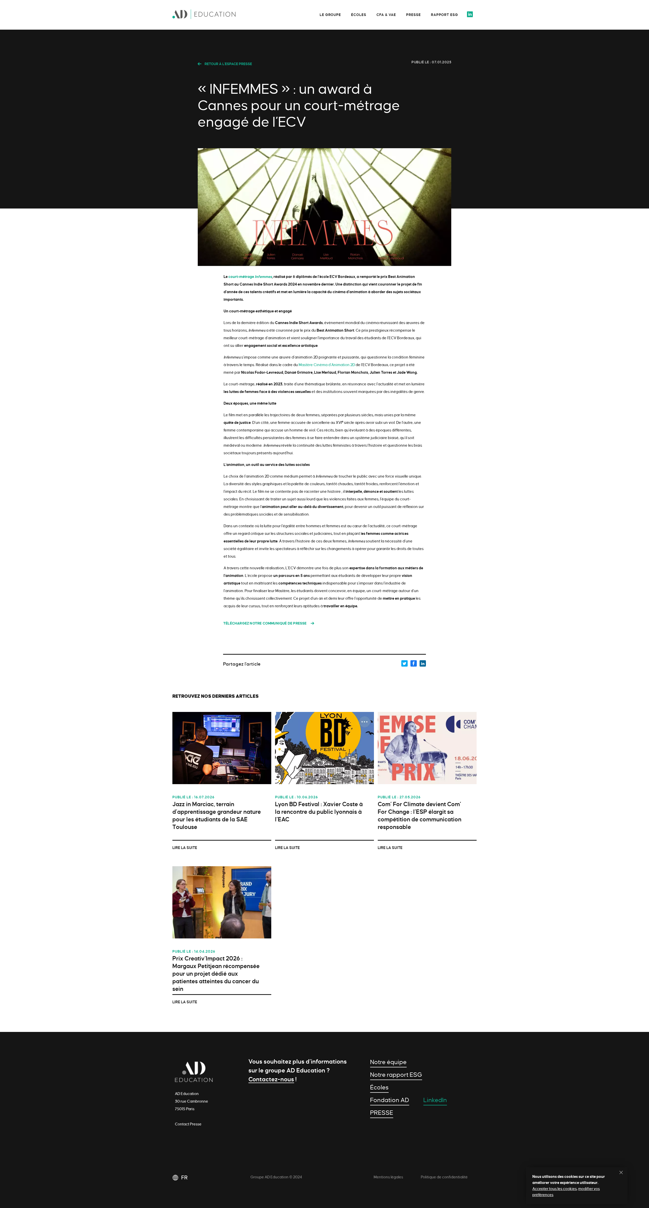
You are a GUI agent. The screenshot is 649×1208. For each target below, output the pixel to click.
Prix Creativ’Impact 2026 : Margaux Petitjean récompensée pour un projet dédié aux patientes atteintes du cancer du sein (216, 973)
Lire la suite (184, 848)
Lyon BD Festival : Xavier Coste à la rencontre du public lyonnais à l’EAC (319, 812)
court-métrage (250, 277)
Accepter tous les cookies (554, 1189)
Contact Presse (188, 1124)
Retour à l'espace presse (228, 64)
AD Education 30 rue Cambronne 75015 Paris (191, 1101)
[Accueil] (210, 15)
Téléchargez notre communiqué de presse (265, 623)
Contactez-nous (271, 1079)
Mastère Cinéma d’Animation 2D (327, 365)
